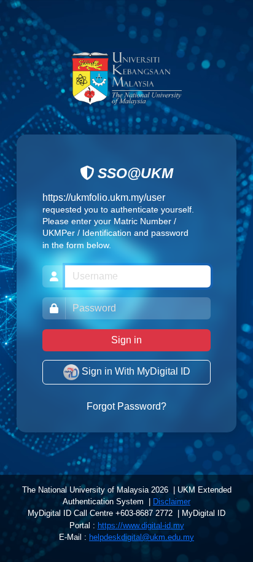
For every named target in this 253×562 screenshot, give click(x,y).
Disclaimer (171, 501)
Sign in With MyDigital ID (134, 371)
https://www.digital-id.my (141, 525)
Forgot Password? (126, 406)
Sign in (126, 340)
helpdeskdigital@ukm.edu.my (141, 537)
